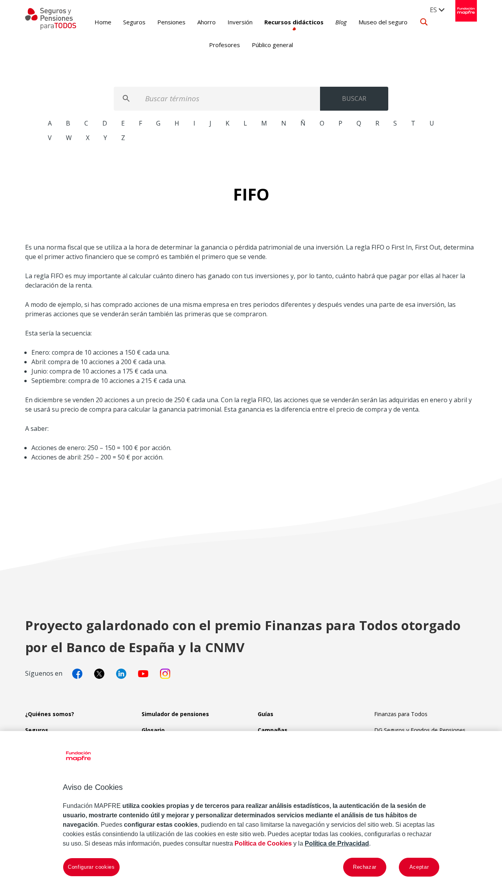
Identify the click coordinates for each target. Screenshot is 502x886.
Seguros (134, 22)
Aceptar (419, 867)
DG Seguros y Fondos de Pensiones (420, 730)
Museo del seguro (382, 22)
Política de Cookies (263, 843)
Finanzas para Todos (400, 714)
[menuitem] (437, 9)
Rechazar (364, 867)
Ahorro (206, 22)
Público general (272, 45)
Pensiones (171, 22)
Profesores (224, 45)
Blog (341, 22)
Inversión (240, 22)
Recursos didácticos (294, 22)
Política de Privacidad (337, 843)
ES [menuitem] (433, 9)
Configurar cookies (91, 867)
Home (103, 22)
